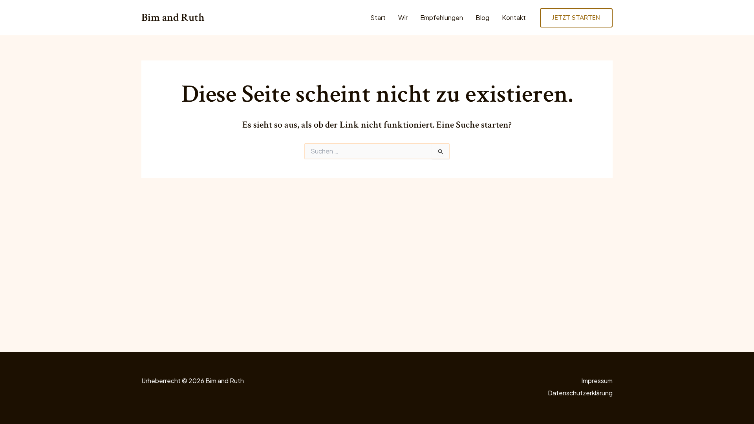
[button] (576, 17)
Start (378, 17)
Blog (482, 17)
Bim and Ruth (173, 17)
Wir (403, 17)
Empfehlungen (441, 17)
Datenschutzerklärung (580, 393)
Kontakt (514, 17)
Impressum (597, 380)
